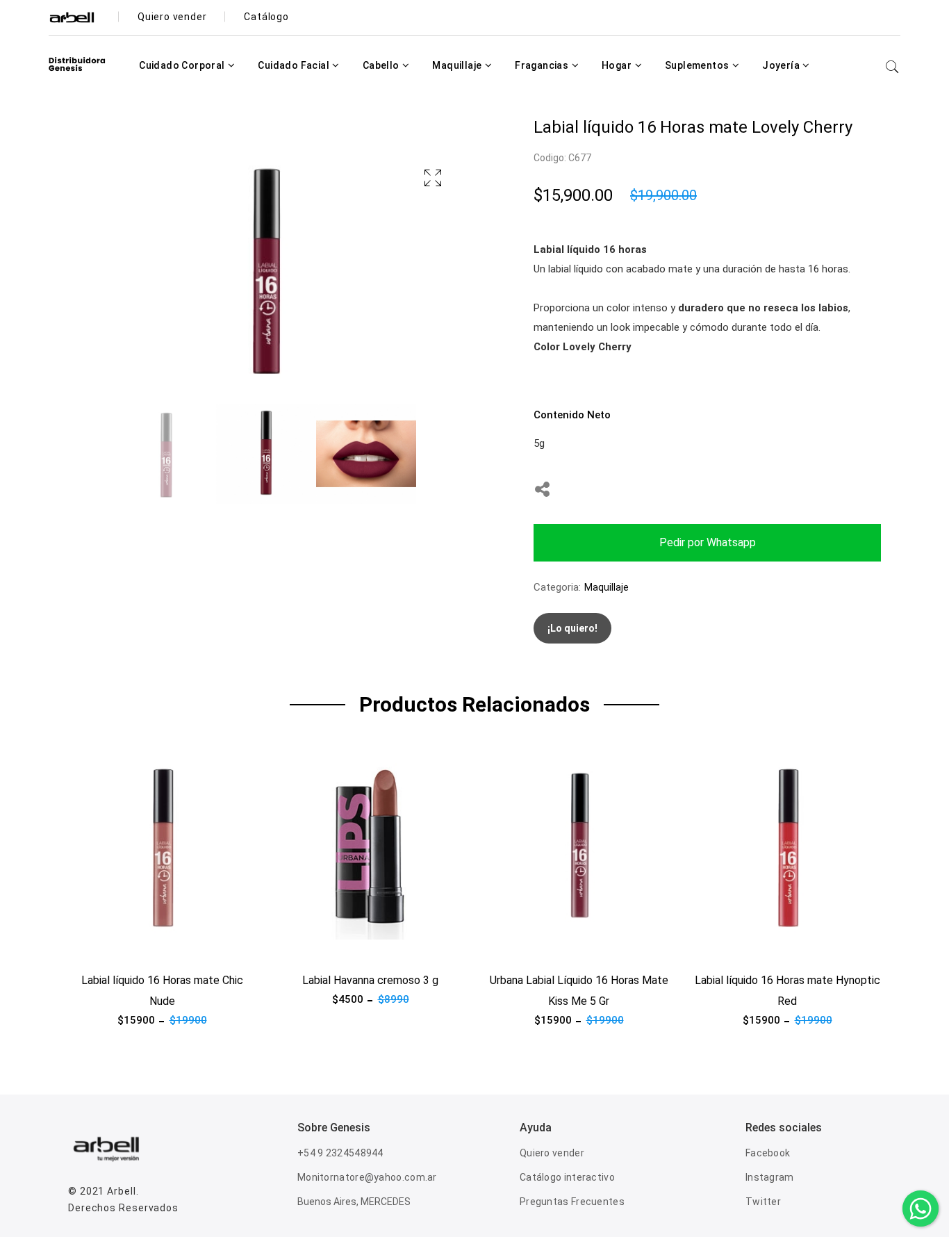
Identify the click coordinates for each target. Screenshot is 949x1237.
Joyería (782, 65)
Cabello (382, 65)
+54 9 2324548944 (340, 1152)
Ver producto (98, 948)
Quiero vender (552, 1152)
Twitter (763, 1201)
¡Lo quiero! (572, 628)
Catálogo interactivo (567, 1177)
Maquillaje (458, 65)
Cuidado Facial (294, 65)
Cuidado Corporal (183, 65)
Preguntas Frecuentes (572, 1201)
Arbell (121, 1191)
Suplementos (698, 65)
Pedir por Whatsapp (707, 542)
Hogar (618, 65)
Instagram (769, 1177)
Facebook (767, 1152)
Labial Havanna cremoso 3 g (370, 980)
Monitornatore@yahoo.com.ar (367, 1177)
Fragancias (542, 65)
